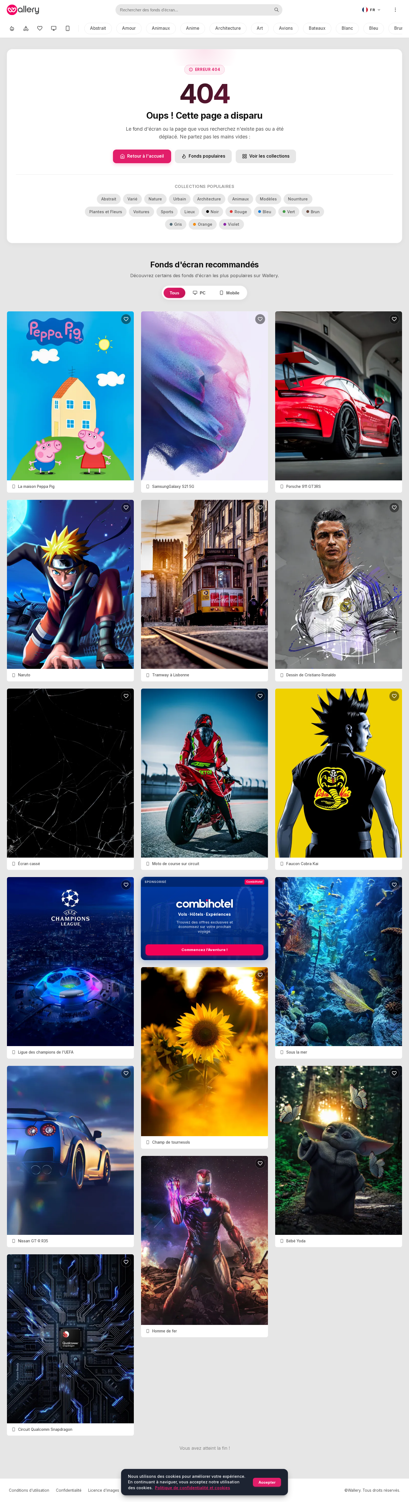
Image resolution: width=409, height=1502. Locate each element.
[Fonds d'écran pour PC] (53, 28)
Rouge (241, 211)
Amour (129, 28)
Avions (286, 28)
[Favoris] (40, 28)
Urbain (179, 199)
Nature (155, 199)
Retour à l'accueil (145, 156)
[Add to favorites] (126, 319)
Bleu (373, 28)
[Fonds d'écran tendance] (12, 28)
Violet (233, 224)
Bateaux (317, 28)
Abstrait (98, 28)
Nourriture (298, 199)
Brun (315, 211)
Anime (192, 28)
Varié (132, 199)
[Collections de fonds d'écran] (26, 28)
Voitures (141, 211)
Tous (174, 293)
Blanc (347, 28)
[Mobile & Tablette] (67, 28)
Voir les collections (269, 156)
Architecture (228, 28)
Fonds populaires (207, 156)
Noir (215, 211)
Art (260, 28)
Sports (167, 211)
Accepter (266, 1482)
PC (203, 293)
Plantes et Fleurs (105, 211)
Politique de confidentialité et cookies (192, 1487)
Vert (291, 211)
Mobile (232, 293)
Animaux (161, 28)
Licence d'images (103, 1490)
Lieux (189, 211)
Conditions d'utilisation (29, 1490)
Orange (205, 224)
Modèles (268, 199)
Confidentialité (69, 1490)
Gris (178, 224)
